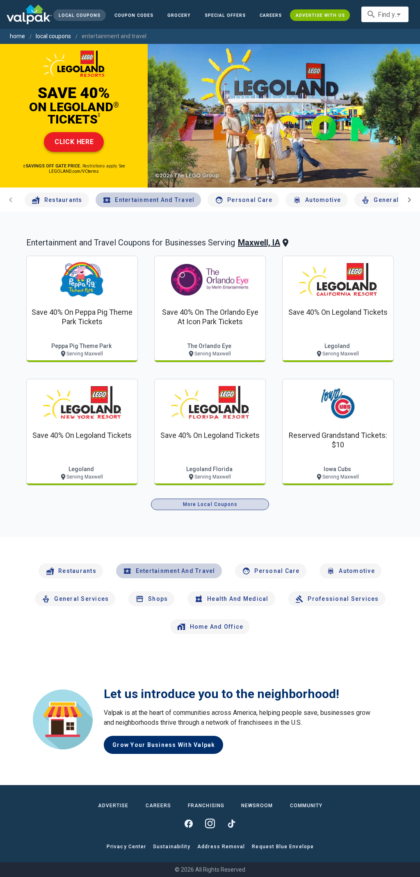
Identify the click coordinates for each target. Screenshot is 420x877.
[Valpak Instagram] (210, 823)
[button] (225, 15)
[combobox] (385, 14)
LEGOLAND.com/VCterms (74, 171)
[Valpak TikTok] (231, 823)
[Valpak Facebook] (188, 823)
